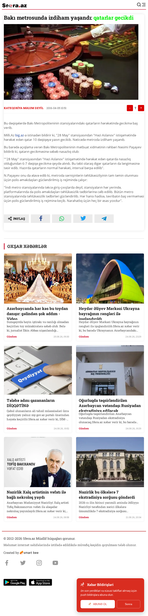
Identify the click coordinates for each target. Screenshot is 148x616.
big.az (19, 135)
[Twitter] (23, 563)
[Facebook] (6, 563)
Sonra (128, 604)
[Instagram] (39, 563)
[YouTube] (55, 563)
